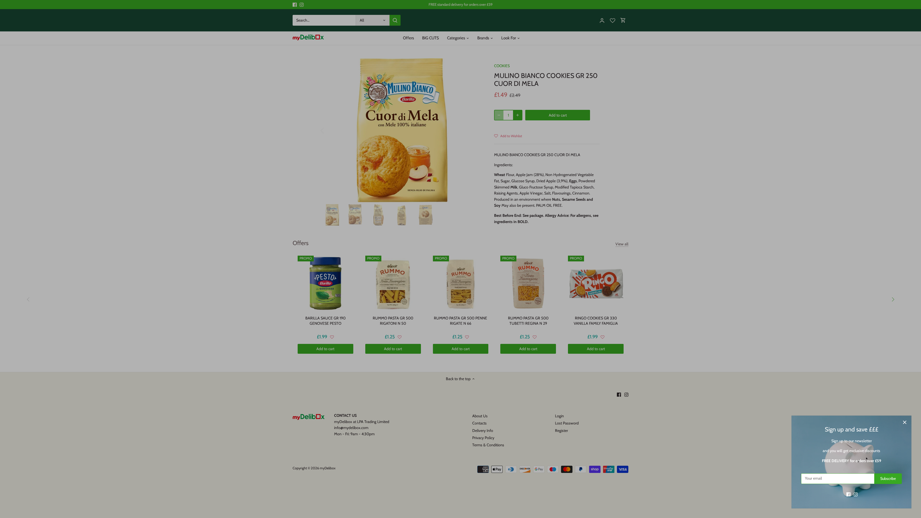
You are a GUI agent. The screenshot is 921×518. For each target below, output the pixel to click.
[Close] (904, 422)
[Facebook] (848, 494)
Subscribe (888, 478)
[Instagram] (856, 494)
